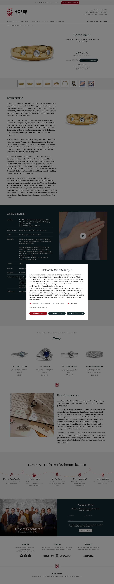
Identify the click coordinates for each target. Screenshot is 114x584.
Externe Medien (60, 303)
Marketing (47, 303)
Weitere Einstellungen (37, 307)
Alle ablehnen (57, 313)
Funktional (74, 303)
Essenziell (35, 303)
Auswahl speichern (76, 313)
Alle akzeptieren (38, 313)
